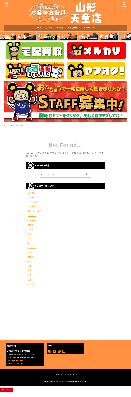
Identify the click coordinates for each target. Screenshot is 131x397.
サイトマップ (57, 374)
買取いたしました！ (35, 211)
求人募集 (49, 28)
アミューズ (32, 216)
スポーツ (31, 252)
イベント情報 (33, 202)
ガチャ (30, 234)
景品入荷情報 (72, 28)
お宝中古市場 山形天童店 (64, 381)
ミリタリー (32, 243)
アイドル (31, 220)
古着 (29, 266)
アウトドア (32, 248)
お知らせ (31, 193)
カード (30, 229)
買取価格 (60, 28)
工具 (29, 280)
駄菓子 (30, 257)
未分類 (30, 284)
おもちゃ (31, 225)
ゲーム (30, 239)
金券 (29, 275)
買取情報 (31, 207)
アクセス (38, 28)
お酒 (29, 261)
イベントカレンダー (89, 28)
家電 (29, 270)
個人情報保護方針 (71, 374)
